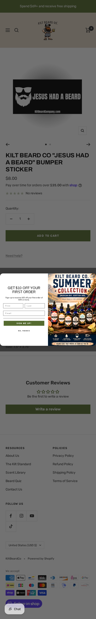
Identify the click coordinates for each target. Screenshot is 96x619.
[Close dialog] (93, 276)
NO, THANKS (24, 330)
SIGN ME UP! (24, 323)
